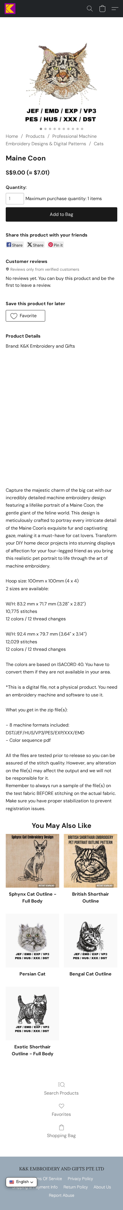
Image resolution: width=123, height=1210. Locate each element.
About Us (102, 1187)
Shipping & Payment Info (35, 1187)
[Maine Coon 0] (61, 82)
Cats (99, 144)
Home (12, 136)
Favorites (61, 1114)
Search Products (61, 1093)
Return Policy (76, 1187)
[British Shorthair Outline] (90, 861)
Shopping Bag (61, 1135)
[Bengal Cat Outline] (90, 940)
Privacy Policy (80, 1179)
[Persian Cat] (32, 940)
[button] (10, 8)
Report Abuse (61, 1196)
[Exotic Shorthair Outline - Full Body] (32, 1013)
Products (35, 136)
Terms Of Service (46, 1179)
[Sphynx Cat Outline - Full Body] (32, 861)
